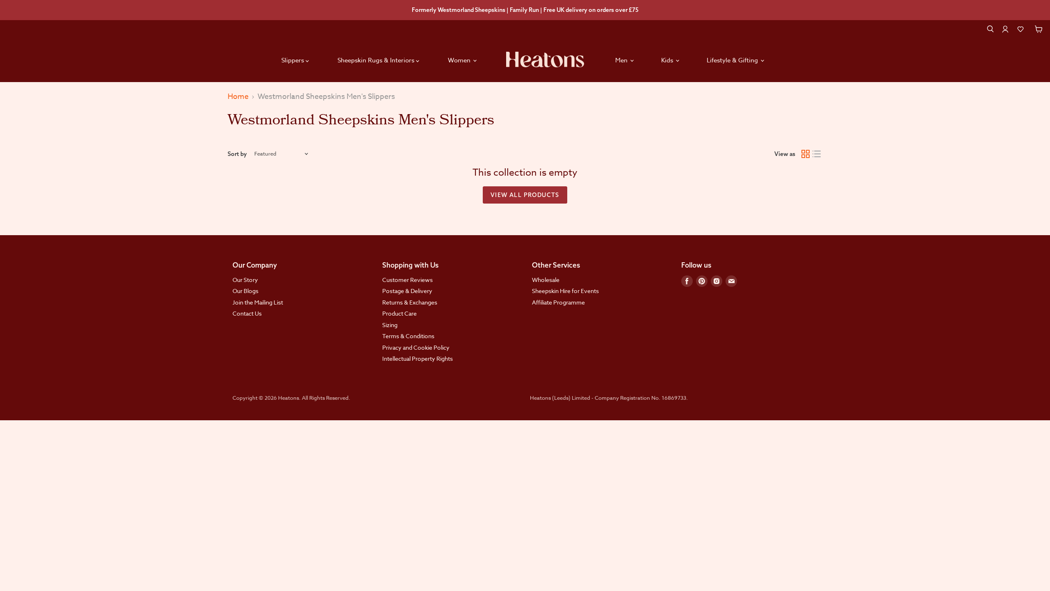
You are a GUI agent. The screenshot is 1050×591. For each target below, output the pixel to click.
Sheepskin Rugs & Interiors (377, 60)
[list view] (817, 154)
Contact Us (247, 313)
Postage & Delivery (407, 291)
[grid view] (805, 154)
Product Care (399, 313)
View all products (525, 195)
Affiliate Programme (558, 302)
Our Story (245, 280)
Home (238, 97)
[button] (1020, 29)
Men (622, 60)
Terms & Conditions (408, 336)
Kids (668, 60)
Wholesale (545, 280)
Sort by (237, 154)
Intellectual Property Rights (417, 358)
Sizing (389, 325)
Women (460, 60)
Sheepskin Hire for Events (565, 291)
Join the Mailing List (258, 302)
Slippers (293, 60)
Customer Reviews (407, 280)
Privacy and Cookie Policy (416, 347)
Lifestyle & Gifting (733, 60)
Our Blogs (245, 291)
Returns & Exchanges (409, 302)
